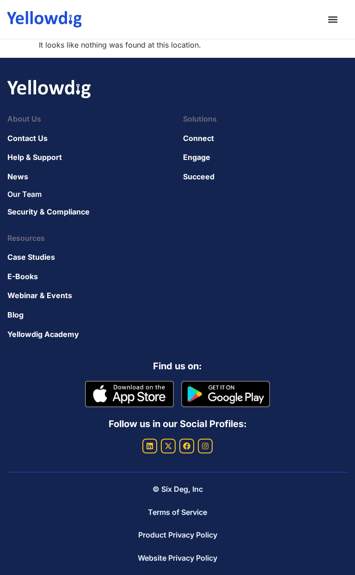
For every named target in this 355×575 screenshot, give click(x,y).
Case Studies (31, 257)
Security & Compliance (48, 211)
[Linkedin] (149, 446)
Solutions (200, 118)
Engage (196, 157)
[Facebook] (186, 446)
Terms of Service (177, 512)
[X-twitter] (168, 446)
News (17, 176)
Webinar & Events (39, 295)
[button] (332, 19)
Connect (198, 138)
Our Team (24, 194)
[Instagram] (205, 446)
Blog (15, 314)
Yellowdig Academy (43, 334)
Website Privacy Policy (177, 558)
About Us (24, 118)
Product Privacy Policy (177, 534)
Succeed (198, 176)
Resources (26, 238)
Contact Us (27, 138)
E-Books (22, 276)
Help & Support (34, 157)
